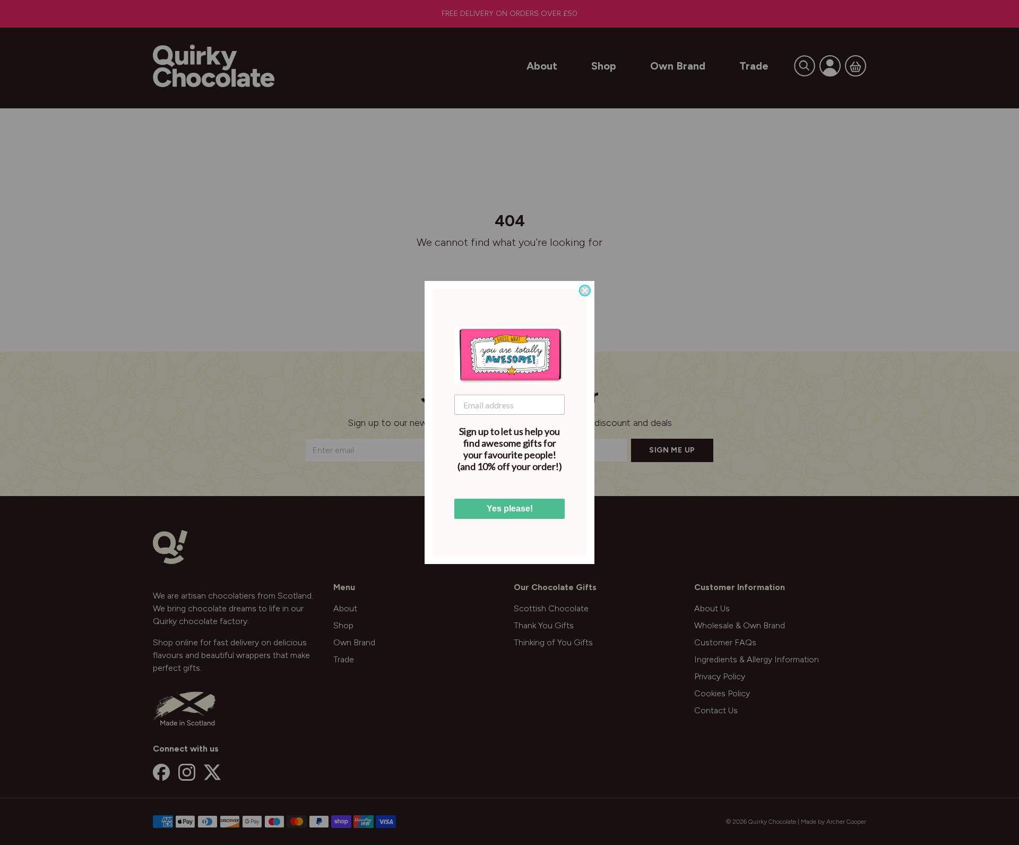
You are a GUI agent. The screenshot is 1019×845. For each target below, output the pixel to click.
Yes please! (510, 508)
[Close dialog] (585, 290)
